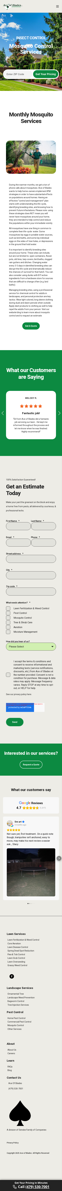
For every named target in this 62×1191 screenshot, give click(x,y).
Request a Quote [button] (31, 764)
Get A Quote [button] (31, 326)
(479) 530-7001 (15, 1088)
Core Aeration (14, 943)
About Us (12, 1050)
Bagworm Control (16, 1001)
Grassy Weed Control (17, 965)
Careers (11, 1053)
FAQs (10, 1066)
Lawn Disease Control (18, 947)
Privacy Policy (13, 1143)
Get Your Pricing (46, 74)
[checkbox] (31, 620)
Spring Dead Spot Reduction (21, 951)
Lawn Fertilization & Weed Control (23, 940)
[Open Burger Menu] (57, 6)
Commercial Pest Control (19, 1022)
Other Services (15, 1029)
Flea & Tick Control (16, 954)
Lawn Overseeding (16, 962)
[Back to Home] (13, 7)
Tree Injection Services (18, 1005)
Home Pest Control (16, 1018)
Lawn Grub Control (16, 958)
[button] (3, 413)
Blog (10, 1070)
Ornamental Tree (16, 994)
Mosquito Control (16, 1025)
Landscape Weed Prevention (21, 997)
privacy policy (20, 694)
